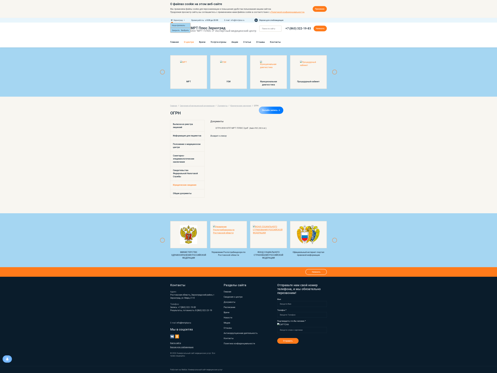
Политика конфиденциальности (239, 343)
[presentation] (162, 72)
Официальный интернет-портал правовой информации (308, 253)
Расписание (229, 307)
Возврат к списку (218, 136)
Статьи (247, 42)
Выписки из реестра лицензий (183, 126)
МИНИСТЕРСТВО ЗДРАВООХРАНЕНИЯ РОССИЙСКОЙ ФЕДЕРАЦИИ (188, 255)
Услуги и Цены (218, 42)
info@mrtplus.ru (237, 20)
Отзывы (260, 42)
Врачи (202, 42)
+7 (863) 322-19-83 (298, 28)
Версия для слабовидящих (271, 20)
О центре (189, 42)
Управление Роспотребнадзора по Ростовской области (228, 253)
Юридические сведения (184, 185)
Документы (229, 302)
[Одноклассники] (326, 20)
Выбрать (185, 30)
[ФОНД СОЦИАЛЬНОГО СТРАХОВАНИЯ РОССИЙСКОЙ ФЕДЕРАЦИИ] (268, 234)
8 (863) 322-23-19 (191, 310)
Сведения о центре (233, 297)
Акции (234, 42)
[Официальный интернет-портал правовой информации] (308, 234)
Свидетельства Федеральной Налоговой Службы (185, 173)
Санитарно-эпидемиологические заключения (183, 158)
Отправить (288, 341)
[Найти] (279, 29)
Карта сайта (175, 343)
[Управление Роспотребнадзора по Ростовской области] (228, 234)
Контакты (275, 42)
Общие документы (182, 193)
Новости (228, 317)
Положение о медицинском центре (186, 145)
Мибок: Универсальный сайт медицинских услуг (202, 370)
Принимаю (319, 9)
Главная (174, 42)
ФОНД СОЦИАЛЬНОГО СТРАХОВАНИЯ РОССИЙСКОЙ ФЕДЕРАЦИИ (268, 255)
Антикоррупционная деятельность (241, 333)
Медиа (227, 323)
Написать (320, 28)
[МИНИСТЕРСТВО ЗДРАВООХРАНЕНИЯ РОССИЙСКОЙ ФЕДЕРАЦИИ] (188, 234)
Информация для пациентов (187, 135)
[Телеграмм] (317, 20)
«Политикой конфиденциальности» (287, 12)
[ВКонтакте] (322, 20)
